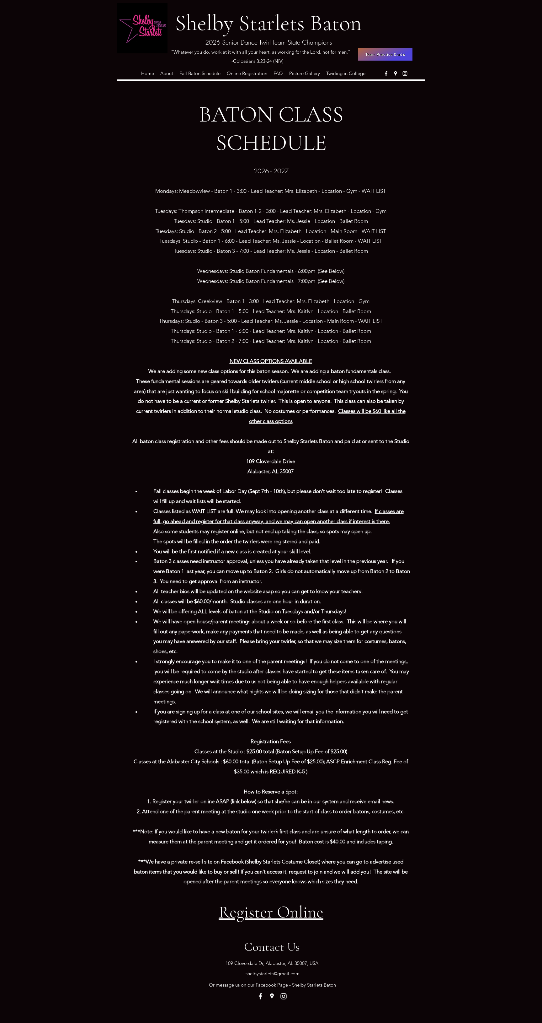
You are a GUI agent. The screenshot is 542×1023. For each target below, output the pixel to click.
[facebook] (386, 73)
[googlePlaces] (395, 73)
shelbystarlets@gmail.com (273, 974)
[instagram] (405, 73)
